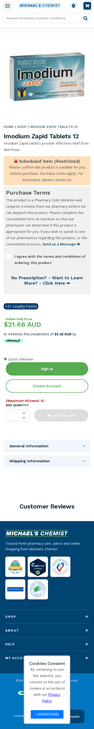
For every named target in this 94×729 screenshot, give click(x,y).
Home (9, 127)
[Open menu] (7, 5)
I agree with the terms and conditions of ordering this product (50, 259)
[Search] (85, 18)
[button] (61, 415)
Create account (47, 386)
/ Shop (20, 127)
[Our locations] (73, 6)
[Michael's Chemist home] (41, 6)
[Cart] (87, 6)
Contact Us (20, 716)
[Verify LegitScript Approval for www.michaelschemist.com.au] (38, 567)
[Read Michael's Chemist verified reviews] (15, 566)
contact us (62, 179)
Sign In (47, 369)
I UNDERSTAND (47, 714)
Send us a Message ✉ (61, 244)
